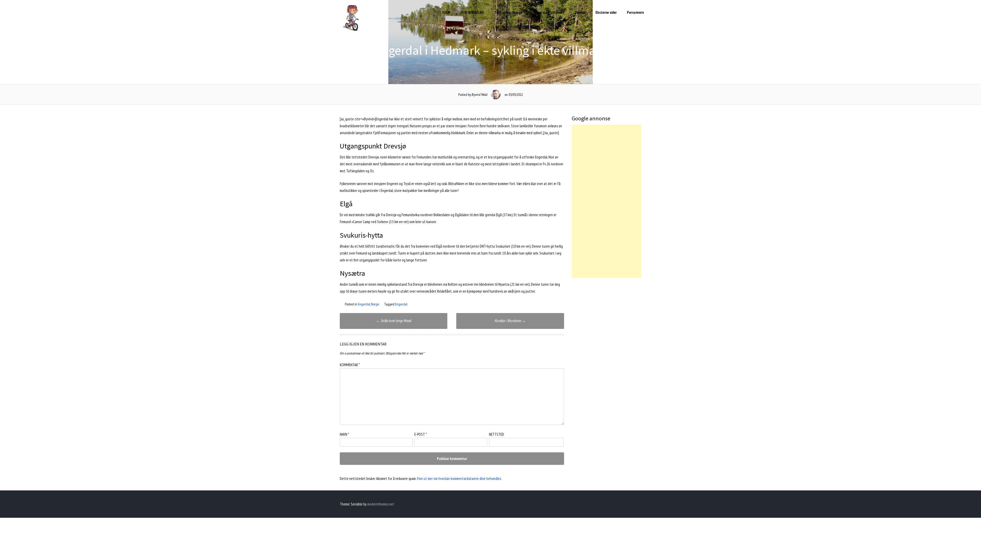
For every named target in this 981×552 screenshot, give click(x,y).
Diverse (580, 12)
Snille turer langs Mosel (393, 320)
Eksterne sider (606, 12)
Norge (375, 304)
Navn (344, 434)
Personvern (635, 12)
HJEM (446, 12)
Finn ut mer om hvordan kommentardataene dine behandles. (459, 478)
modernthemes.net (380, 504)
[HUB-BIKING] (352, 29)
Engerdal (364, 304)
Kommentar (350, 364)
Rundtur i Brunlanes (510, 320)
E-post (420, 434)
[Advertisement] (606, 201)
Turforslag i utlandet (548, 12)
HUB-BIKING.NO (472, 12)
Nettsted (496, 434)
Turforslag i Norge (508, 12)
